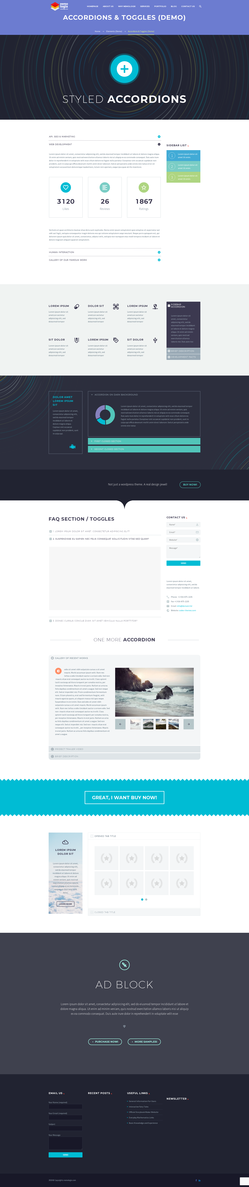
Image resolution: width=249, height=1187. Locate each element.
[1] (142, 899)
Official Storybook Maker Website (143, 1112)
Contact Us (188, 6)
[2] (146, 899)
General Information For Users (142, 1101)
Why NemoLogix (127, 6)
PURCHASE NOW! (105, 1041)
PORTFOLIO (160, 6)
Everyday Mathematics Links (141, 1117)
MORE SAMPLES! (144, 1041)
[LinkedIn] (200, 1180)
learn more (65, 904)
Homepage (92, 6)
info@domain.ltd (184, 606)
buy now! (190, 484)
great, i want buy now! (124, 797)
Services (145, 6)
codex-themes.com (187, 610)
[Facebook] (196, 1180)
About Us (108, 6)
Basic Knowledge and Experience (143, 1123)
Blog (174, 6)
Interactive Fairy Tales (138, 1106)
